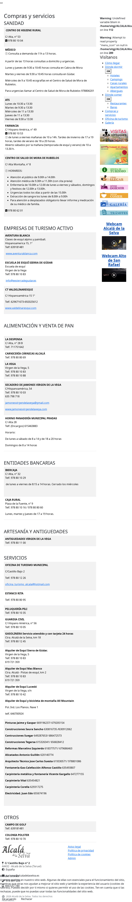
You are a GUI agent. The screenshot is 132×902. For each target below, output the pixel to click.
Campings (116, 79)
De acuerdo (9, 899)
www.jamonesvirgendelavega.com (26, 409)
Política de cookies (79, 854)
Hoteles (115, 75)
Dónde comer (113, 95)
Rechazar (26, 899)
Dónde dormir (114, 67)
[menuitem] (116, 63)
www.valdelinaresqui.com (20, 308)
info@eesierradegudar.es (21, 280)
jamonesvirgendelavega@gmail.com (27, 403)
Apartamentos (119, 87)
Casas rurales (118, 83)
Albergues (116, 91)
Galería (109, 122)
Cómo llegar (112, 63)
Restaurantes (118, 103)
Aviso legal (74, 846)
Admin (72, 858)
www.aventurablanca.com (22, 253)
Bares (113, 107)
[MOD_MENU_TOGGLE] (108, 71)
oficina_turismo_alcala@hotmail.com (27, 584)
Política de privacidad (81, 850)
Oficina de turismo (116, 119)
